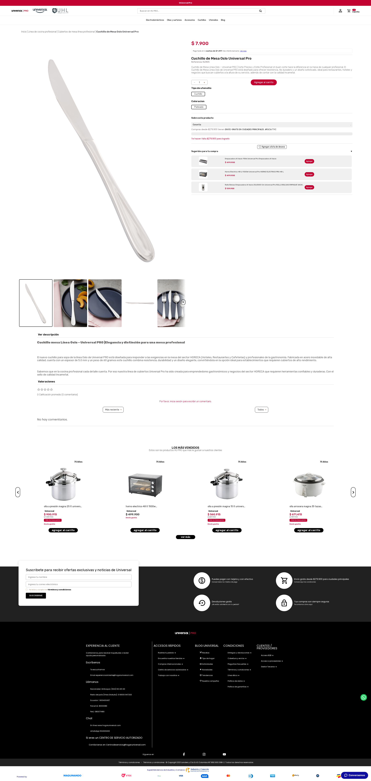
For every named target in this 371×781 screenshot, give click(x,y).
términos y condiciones (59, 589)
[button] (198, 94)
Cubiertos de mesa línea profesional (76, 31)
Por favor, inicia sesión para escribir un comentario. (185, 401)
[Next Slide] (353, 492)
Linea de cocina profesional (42, 31)
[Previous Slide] (17, 492)
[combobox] (201, 11)
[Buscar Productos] (261, 10)
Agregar (309, 161)
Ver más (243, 51)
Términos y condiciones (129, 762)
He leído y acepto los (38, 590)
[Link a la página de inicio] (24, 31)
